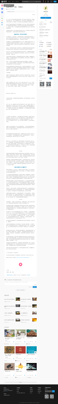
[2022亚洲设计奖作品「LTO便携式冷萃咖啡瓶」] (20, 333)
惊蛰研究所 (5, 301)
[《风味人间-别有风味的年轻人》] (32, 350)
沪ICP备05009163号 (26, 402)
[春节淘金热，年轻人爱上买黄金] (34, 319)
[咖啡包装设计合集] (9, 366)
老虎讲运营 (40, 73)
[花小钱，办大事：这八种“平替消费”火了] (18, 299)
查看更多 (51, 49)
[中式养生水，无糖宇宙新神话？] (18, 313)
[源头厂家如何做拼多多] (50, 72)
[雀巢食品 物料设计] (20, 350)
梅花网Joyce (41, 69)
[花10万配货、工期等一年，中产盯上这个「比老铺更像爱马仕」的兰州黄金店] (50, 56)
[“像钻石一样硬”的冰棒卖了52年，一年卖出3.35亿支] (50, 60)
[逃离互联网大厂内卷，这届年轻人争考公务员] (18, 306)
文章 (47, 15)
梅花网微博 (31, 391)
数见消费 (22, 322)
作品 (44, 15)
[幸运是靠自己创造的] (32, 366)
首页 (10, 1)
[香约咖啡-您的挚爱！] (32, 333)
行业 (8, 270)
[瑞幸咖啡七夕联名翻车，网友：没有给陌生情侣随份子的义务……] (50, 68)
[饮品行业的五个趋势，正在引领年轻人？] (34, 299)
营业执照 (38, 402)
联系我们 (18, 391)
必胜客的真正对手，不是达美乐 (43, 32)
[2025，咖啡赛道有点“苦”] (34, 313)
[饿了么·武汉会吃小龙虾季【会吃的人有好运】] (9, 333)
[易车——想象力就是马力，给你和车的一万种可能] (9, 350)
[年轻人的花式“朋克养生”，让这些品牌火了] (34, 306)
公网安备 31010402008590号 (33, 402)
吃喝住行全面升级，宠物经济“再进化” (44, 29)
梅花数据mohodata (41, 53)
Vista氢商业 (40, 57)
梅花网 (40, 65)
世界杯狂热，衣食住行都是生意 (43, 35)
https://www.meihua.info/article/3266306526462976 (22, 257)
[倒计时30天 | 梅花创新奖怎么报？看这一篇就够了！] (50, 64)
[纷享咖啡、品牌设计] (20, 366)
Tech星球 (5, 308)
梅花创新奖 (39, 389)
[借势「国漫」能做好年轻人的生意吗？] (18, 319)
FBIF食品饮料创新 (41, 61)
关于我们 (18, 389)
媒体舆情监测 (39, 391)
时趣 (21, 301)
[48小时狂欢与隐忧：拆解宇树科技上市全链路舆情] (50, 52)
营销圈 (18, 1)
